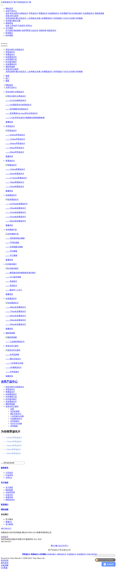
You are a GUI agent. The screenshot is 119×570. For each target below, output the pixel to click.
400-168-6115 (6, 528)
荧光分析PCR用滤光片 (15, 50)
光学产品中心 (11, 87)
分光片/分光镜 (69, 72)
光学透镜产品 (11, 59)
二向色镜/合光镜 (33, 72)
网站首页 (9, 8)
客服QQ (9, 522)
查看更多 (9, 122)
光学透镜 (42, 554)
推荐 (7, 76)
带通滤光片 (10, 54)
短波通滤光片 (11, 57)
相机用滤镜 (10, 67)
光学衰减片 (58, 72)
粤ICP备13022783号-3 (59, 546)
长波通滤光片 (11, 64)
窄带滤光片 (10, 52)
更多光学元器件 (12, 69)
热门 (7, 78)
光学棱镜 (79, 72)
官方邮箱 (9, 524)
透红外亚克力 (20, 72)
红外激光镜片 (11, 62)
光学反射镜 (10, 72)
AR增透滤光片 (47, 72)
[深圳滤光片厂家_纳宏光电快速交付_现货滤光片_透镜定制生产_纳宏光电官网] (59, 2)
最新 (7, 81)
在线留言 (4, 537)
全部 (7, 13)
